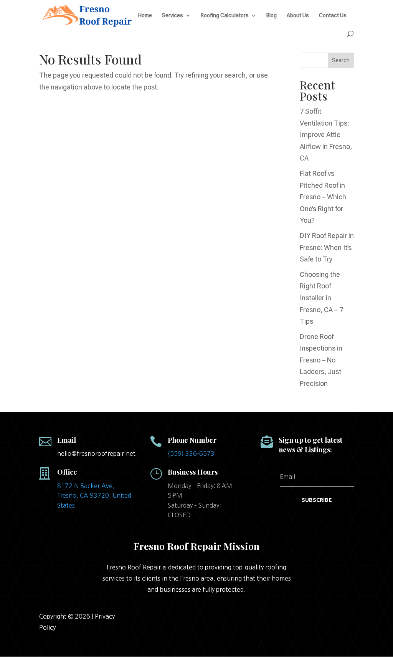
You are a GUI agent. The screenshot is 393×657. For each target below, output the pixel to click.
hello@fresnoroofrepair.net (96, 453)
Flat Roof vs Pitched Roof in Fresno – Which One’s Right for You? (323, 196)
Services (172, 15)
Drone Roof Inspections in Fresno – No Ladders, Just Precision (321, 360)
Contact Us (333, 15)
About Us (298, 15)
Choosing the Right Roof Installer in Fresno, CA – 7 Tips (321, 297)
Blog (271, 15)
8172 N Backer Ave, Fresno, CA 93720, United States (94, 495)
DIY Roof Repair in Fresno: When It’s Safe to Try (327, 247)
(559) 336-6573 (191, 453)
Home (145, 15)
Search (341, 60)
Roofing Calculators (225, 15)
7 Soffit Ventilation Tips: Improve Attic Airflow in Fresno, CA (326, 134)
